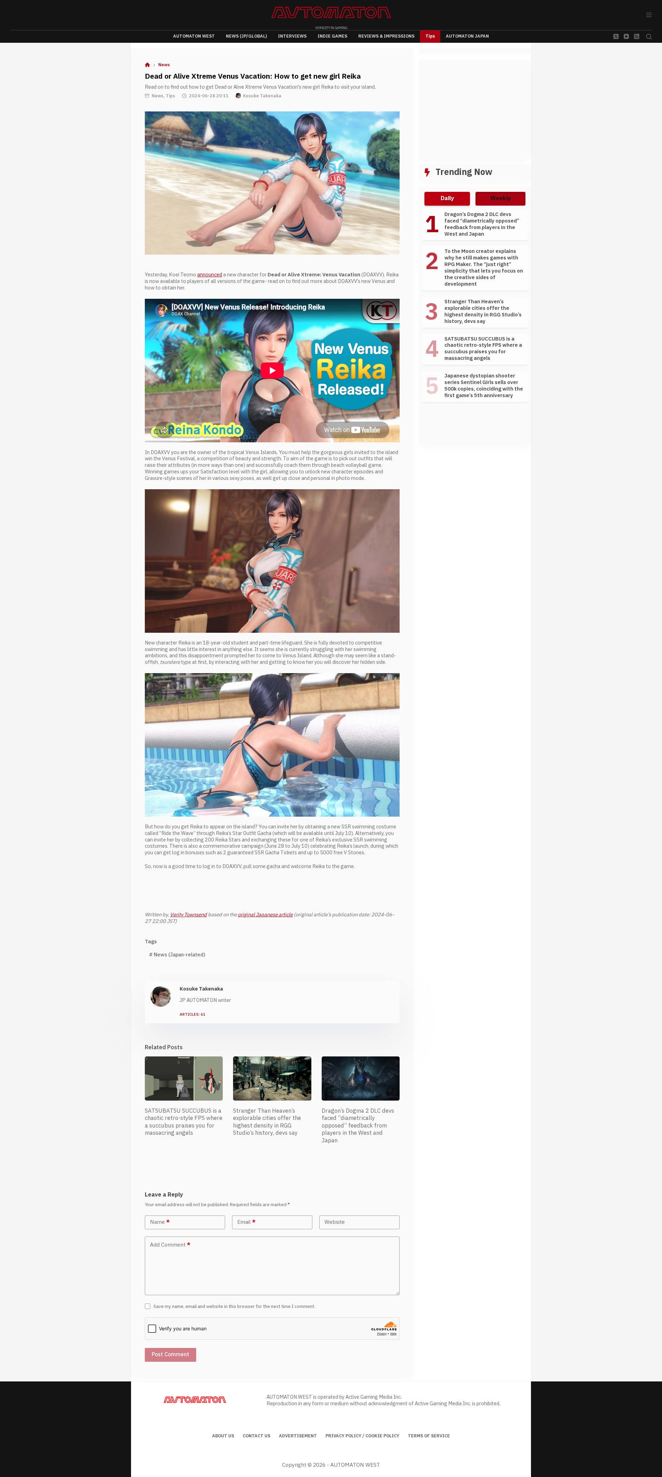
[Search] (649, 36)
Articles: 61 (192, 1014)
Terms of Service (429, 1436)
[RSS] (636, 36)
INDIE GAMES (332, 36)
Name (160, 1222)
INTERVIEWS (292, 36)
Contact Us (256, 1436)
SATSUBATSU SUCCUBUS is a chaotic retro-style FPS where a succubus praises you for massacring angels (183, 1122)
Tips (430, 36)
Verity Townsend (188, 914)
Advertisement (298, 1436)
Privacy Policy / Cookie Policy (362, 1436)
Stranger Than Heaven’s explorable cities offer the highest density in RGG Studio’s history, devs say (267, 1122)
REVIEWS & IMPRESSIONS (386, 36)
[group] (475, 308)
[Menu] (649, 15)
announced (209, 274)
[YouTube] (626, 36)
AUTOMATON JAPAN (467, 36)
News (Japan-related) (177, 954)
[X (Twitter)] (616, 36)
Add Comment (170, 1245)
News (157, 96)
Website (334, 1222)
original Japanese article (265, 914)
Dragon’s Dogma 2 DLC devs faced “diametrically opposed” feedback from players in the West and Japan (358, 1126)
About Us (223, 1436)
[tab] (447, 199)
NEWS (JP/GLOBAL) (246, 36)
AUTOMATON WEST (194, 36)
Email (246, 1222)
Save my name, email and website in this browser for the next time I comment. (234, 1306)
